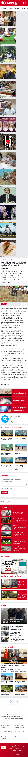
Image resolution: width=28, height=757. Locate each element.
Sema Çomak (14, 418)
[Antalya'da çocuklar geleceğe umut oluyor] (14, 294)
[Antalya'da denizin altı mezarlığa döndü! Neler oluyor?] (7, 447)
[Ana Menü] (25, 3)
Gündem (3, 8)
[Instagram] (17, 701)
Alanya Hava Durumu (5, 726)
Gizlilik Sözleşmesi (14, 705)
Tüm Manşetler (20, 731)
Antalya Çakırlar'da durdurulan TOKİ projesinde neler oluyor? (20, 467)
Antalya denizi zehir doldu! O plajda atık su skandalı (7, 440)
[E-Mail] (11, 421)
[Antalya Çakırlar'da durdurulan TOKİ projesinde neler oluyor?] (21, 460)
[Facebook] (11, 701)
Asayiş (17, 8)
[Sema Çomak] (5, 419)
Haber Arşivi (20, 737)
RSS (4, 747)
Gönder (4, 492)
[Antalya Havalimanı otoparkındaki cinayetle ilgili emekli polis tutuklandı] (5, 639)
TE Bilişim (18, 755)
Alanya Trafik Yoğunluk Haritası (19, 726)
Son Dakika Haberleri (5, 737)
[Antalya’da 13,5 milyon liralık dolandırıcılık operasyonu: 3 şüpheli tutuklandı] (5, 627)
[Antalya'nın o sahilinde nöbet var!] (21, 447)
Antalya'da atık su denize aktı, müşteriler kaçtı (7, 467)
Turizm (23, 8)
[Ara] (23, 3)
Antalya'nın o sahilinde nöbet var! (21, 452)
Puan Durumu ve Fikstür (6, 732)
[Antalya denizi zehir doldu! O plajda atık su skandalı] (7, 433)
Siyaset (10, 8)
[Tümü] (26, 502)
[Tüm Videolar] (26, 605)
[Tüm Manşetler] (26, 647)
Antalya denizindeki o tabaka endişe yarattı (20, 439)
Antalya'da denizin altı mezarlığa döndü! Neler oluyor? (7, 453)
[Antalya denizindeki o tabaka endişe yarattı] (21, 433)
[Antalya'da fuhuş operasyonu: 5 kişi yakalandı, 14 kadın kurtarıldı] (5, 633)
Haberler (4, 259)
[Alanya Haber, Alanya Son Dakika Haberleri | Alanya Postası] (9, 3)
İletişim (21, 705)
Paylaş (5, 304)
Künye (6, 705)
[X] (14, 701)
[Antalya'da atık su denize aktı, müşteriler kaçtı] (7, 460)
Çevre (10, 259)
